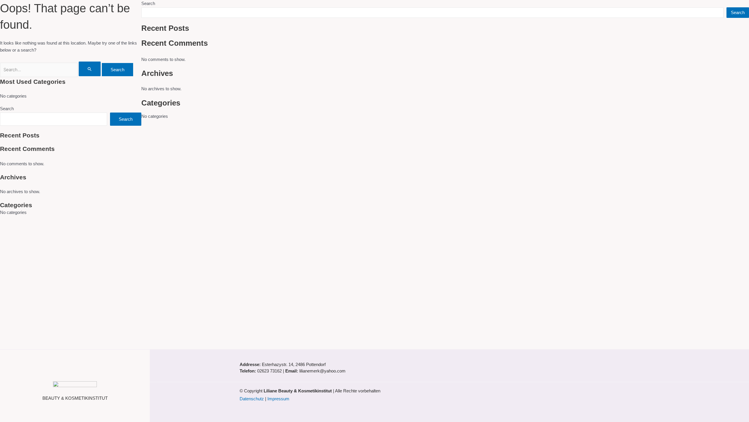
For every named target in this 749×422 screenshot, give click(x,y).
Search (7, 108)
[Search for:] (51, 69)
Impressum (278, 398)
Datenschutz (252, 398)
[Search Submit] (90, 69)
